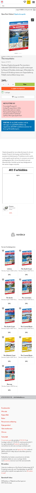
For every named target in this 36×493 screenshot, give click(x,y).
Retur (3, 418)
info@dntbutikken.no (19, 397)
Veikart (11, 14)
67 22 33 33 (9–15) (6, 397)
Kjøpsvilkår (5, 415)
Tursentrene (7, 461)
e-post (9, 440)
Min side (4, 411)
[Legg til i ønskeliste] (2, 250)
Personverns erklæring (8, 422)
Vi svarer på (4, 440)
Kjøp (24, 84)
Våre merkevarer (6, 428)
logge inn (8, 125)
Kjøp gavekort (6, 425)
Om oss (3, 432)
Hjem (3, 14)
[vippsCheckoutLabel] (18, 88)
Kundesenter (5, 408)
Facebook (16, 444)
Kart (6, 14)
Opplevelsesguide (20, 14)
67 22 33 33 (22, 440)
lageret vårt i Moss (22, 449)
